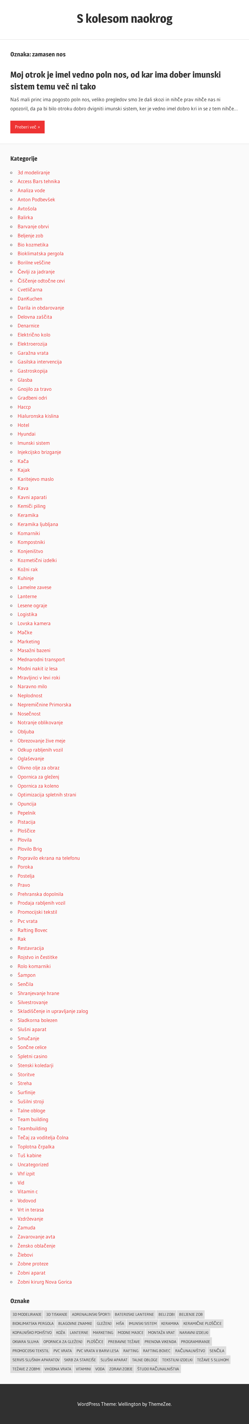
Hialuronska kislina (38, 416)
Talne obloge (31, 1110)
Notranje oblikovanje (40, 722)
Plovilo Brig (30, 849)
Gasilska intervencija (40, 361)
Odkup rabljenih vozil (40, 749)
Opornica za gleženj (38, 776)
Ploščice (26, 830)
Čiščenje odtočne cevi (41, 280)
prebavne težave (124, 1341)
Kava (23, 488)
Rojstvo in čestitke (37, 957)
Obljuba (26, 731)
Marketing (29, 641)
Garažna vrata (33, 353)
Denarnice (28, 325)
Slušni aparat (32, 1029)
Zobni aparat (32, 1272)
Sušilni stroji (31, 1101)
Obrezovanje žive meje (41, 740)
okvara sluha (25, 1341)
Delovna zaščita (35, 316)
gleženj (104, 1323)
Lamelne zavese (34, 587)
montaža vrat (161, 1332)
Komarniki (29, 533)
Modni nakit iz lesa (38, 668)
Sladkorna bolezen (37, 1020)
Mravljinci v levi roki (39, 677)
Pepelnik (27, 812)
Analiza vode (31, 190)
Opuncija (27, 803)
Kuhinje (26, 578)
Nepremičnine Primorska (44, 704)
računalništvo (190, 1350)
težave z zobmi (26, 1368)
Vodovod (27, 1200)
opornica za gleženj (62, 1341)
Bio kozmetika (33, 244)
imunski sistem (143, 1323)
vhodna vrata (58, 1368)
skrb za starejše (80, 1359)
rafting (130, 1350)
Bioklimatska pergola (41, 253)
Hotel (23, 425)
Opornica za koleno (38, 785)
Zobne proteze (33, 1263)
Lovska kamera (34, 623)
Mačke (25, 632)
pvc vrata (62, 1350)
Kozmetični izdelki (37, 560)
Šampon (27, 975)
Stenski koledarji (35, 1065)
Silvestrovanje (33, 1002)
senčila (217, 1350)
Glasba (25, 380)
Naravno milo (32, 686)
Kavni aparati (32, 497)
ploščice (95, 1341)
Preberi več (25, 127)
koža (60, 1332)
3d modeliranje (34, 172)
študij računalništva (158, 1368)
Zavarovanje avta (36, 1236)
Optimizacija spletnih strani (47, 794)
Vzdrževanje (30, 1218)
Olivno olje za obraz (39, 767)
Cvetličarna (30, 289)
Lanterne (27, 596)
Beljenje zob (30, 235)
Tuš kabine (29, 1155)
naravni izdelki (193, 1332)
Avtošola (27, 208)
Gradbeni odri (32, 397)
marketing (103, 1332)
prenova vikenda (160, 1341)
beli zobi (167, 1314)
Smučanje (28, 1038)
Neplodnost (30, 695)
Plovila (25, 839)
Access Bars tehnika (39, 181)
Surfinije (26, 1092)
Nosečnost (29, 713)
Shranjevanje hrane (38, 993)
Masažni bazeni (34, 650)
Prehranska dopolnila (40, 894)
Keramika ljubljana (38, 524)
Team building (33, 1119)
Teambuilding (32, 1128)
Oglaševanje (31, 758)
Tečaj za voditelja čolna (43, 1137)
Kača (23, 461)
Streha (25, 1083)
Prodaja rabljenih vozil (41, 903)
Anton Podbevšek (36, 199)
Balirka (25, 217)
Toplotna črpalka (36, 1146)
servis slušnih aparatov (36, 1359)
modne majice (131, 1332)
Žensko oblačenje (36, 1245)
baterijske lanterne (134, 1314)
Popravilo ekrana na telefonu (49, 858)
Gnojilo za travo (35, 389)
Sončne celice (32, 1047)
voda (100, 1368)
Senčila (25, 984)
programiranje (195, 1341)
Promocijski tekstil (37, 912)
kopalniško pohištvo (32, 1332)
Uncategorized (33, 1164)
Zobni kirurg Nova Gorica (45, 1281)
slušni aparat (114, 1359)
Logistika (27, 614)
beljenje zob (191, 1314)
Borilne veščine (34, 262)
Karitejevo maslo (36, 479)
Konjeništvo (30, 551)
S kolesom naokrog (124, 18)
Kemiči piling (32, 506)
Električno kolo (34, 334)
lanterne (79, 1332)
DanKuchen (30, 298)
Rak (22, 939)
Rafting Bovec (32, 930)
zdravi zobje (121, 1368)
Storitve (26, 1074)
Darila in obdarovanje (41, 307)
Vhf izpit (26, 1173)
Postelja (26, 876)
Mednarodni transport (41, 659)
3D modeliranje (27, 1314)
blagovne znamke (75, 1323)
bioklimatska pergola (33, 1323)
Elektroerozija (32, 343)
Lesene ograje (32, 605)
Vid (21, 1182)
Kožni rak (28, 569)
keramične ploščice (202, 1323)
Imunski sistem (34, 443)
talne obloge (145, 1359)
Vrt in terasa (31, 1209)
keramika (170, 1323)
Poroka (25, 866)
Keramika (28, 515)
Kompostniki (31, 542)
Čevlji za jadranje (36, 271)
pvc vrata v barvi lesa (98, 1350)
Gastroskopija (33, 370)
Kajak (24, 470)
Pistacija (27, 822)
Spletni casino (32, 1056)
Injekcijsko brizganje (39, 452)
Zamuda (27, 1227)
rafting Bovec (157, 1350)
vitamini (83, 1368)
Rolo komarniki (34, 966)
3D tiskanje (56, 1314)
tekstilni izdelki (177, 1359)
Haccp (24, 407)
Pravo (24, 885)
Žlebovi (25, 1254)
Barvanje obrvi (33, 226)
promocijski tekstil (30, 1350)
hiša (120, 1323)
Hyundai (27, 434)
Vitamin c (28, 1191)
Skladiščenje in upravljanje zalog (53, 1011)
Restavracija (31, 948)
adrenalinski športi (91, 1314)
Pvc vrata (28, 921)
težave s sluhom (213, 1359)
